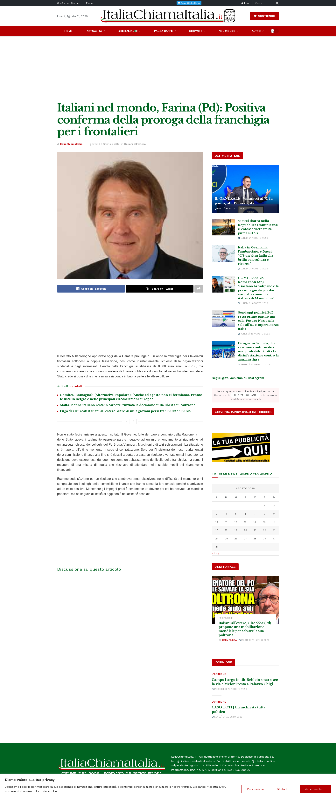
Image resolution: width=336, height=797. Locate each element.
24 (216, 538)
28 (254, 538)
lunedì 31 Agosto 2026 (230, 208)
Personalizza (255, 789)
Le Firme (87, 3)
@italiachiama (246, 395)
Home (68, 30)
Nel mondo (227, 30)
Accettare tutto (315, 789)
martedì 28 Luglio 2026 (255, 640)
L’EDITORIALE (226, 618)
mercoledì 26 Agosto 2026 (230, 689)
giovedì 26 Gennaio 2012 (104, 144)
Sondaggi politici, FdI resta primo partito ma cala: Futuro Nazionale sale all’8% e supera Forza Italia (258, 321)
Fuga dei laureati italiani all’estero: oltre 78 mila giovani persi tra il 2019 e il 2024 (125, 411)
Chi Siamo (63, 3)
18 (226, 530)
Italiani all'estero (135, 144)
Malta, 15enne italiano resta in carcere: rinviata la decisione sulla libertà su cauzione (127, 405)
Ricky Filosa (229, 640)
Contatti (75, 3)
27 (245, 538)
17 (216, 530)
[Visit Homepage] (168, 16)
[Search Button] (276, 3)
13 (245, 522)
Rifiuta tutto (284, 789)
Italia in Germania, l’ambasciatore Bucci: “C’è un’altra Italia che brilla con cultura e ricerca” (255, 256)
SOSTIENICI (266, 16)
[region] (168, 785)
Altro (256, 30)
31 (216, 546)
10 (216, 522)
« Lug (215, 553)
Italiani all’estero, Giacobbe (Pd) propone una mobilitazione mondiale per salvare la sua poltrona (245, 629)
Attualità (94, 30)
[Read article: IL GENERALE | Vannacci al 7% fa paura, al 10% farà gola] (245, 189)
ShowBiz (195, 30)
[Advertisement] (168, 69)
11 (226, 522)
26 (235, 538)
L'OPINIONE (219, 674)
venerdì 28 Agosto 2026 (255, 334)
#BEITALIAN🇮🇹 (128, 30)
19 (235, 530)
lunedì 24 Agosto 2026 (228, 717)
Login (246, 3)
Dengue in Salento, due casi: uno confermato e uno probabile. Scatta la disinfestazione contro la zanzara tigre (258, 351)
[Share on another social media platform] (198, 289)
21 (255, 530)
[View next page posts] (134, 421)
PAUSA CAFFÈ (163, 30)
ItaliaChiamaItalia (71, 144)
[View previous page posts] (127, 421)
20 (245, 530)
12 (235, 522)
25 (226, 538)
